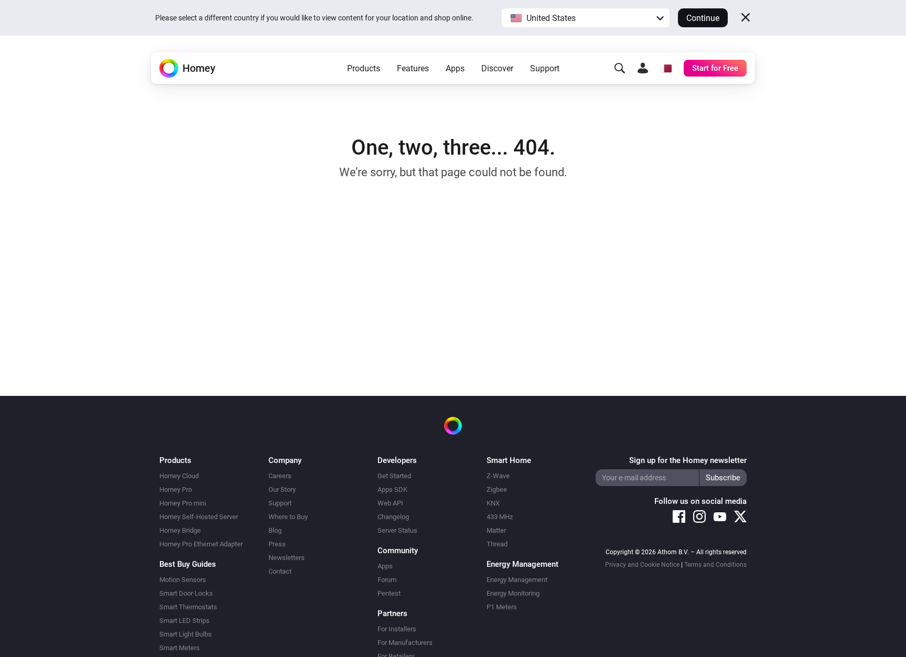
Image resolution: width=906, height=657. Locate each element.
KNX (493, 503)
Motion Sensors (182, 580)
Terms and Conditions (715, 564)
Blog (275, 530)
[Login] (642, 68)
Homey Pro (175, 489)
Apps (455, 68)
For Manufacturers (405, 643)
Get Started (394, 476)
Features (413, 68)
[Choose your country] (665, 68)
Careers (280, 476)
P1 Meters (502, 607)
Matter (496, 530)
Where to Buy (288, 517)
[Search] (619, 68)
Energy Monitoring (513, 593)
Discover (497, 68)
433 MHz (500, 517)
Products (363, 68)
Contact (280, 571)
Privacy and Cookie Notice (642, 564)
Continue (702, 18)
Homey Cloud (179, 476)
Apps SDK (392, 489)
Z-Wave (498, 476)
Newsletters (286, 558)
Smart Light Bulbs (185, 634)
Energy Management (517, 580)
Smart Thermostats (188, 607)
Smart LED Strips (184, 620)
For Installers (397, 629)
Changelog (393, 517)
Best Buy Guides (187, 564)
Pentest (389, 593)
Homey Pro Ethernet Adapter (201, 544)
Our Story (282, 489)
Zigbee (497, 489)
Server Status (397, 530)
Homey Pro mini (182, 503)
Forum (387, 580)
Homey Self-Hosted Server (198, 517)
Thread (497, 544)
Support (544, 68)
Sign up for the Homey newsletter (688, 460)
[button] (586, 17)
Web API (390, 503)
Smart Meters (179, 648)
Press (277, 544)
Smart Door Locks (186, 593)
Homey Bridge (180, 530)
